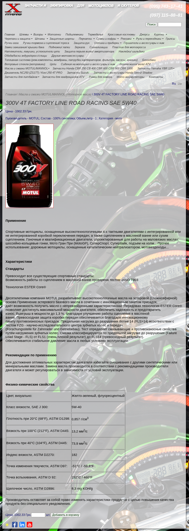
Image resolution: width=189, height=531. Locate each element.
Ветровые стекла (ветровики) (25, 64)
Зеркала (80, 47)
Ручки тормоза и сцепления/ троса (46, 42)
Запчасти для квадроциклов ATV (63, 76)
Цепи (53, 64)
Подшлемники (74, 34)
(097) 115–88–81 (166, 15)
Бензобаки (149, 59)
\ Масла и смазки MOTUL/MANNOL (41, 94)
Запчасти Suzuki (78, 72)
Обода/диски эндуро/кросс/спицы (26, 55)
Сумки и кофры (106, 38)
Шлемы (24, 34)
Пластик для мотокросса (129, 47)
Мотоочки (54, 34)
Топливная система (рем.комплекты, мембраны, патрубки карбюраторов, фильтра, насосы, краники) (71, 59)
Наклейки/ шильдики (132, 51)
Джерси (145, 34)
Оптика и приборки (106, 42)
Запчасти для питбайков (21, 76)
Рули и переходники (148, 38)
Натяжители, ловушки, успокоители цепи (32, 51)
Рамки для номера (100, 76)
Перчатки (85, 38)
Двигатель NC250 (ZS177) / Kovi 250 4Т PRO (33, 72)
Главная (10, 34)
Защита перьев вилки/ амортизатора (89, 51)
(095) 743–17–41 (166, 6)
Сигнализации (99, 47)
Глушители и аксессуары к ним (144, 42)
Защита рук (82, 42)
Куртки (159, 34)
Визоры (38, 34)
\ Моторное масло (79, 94)
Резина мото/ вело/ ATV (135, 64)
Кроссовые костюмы (121, 34)
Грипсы (170, 38)
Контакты (156, 76)
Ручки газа (11, 42)
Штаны (40, 38)
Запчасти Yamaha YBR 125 (155, 68)
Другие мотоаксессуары (67, 55)
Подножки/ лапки (59, 47)
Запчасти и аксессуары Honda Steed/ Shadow (123, 72)
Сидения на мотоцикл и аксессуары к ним (88, 64)
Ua (180, 83)
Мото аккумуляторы (130, 76)
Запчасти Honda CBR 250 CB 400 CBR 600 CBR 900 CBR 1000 (93, 68)
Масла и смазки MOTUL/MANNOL (26, 68)
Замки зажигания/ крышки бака (24, 47)
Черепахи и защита (17, 38)
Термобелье (95, 34)
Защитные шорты (61, 38)
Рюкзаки (126, 38)
